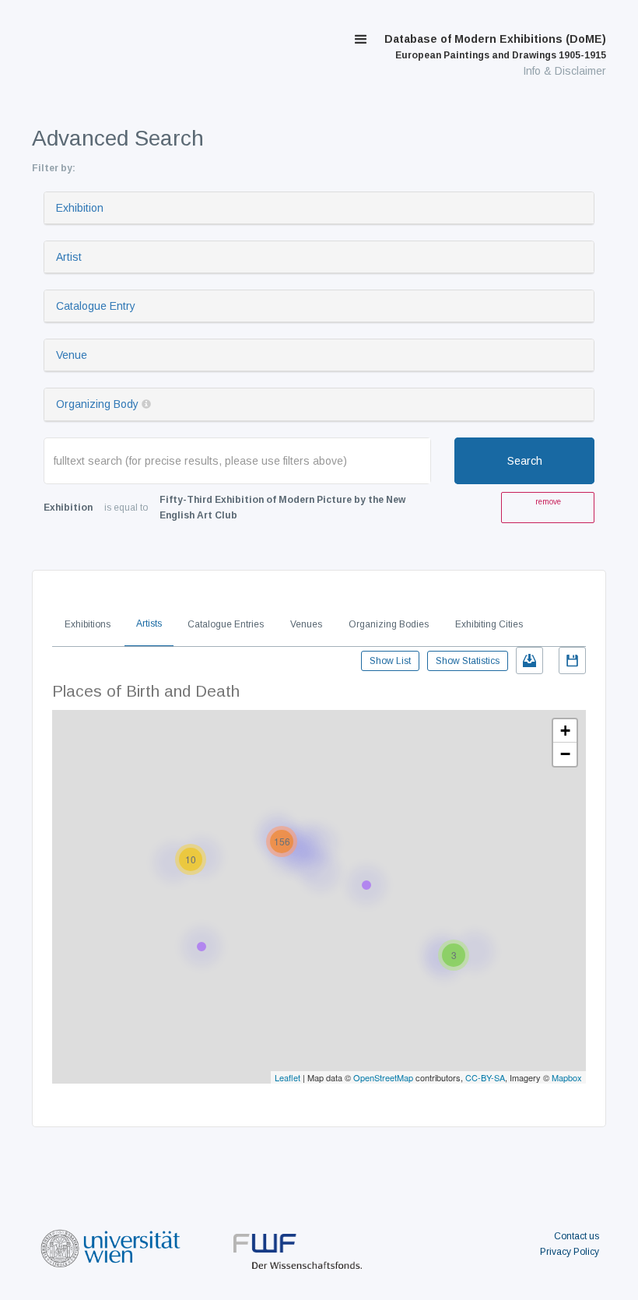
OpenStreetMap (383, 1077)
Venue (71, 355)
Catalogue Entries (226, 624)
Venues (306, 624)
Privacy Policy (569, 1251)
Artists (149, 623)
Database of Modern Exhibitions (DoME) (495, 47)
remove (548, 501)
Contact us (576, 1236)
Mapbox (567, 1077)
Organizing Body (97, 404)
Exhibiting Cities (489, 624)
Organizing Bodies (389, 624)
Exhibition (79, 208)
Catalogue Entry (95, 306)
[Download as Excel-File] (529, 660)
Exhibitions (87, 624)
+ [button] (565, 730)
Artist (69, 257)
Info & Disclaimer (564, 71)
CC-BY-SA (485, 1077)
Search (524, 461)
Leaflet (287, 1077)
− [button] (565, 754)
